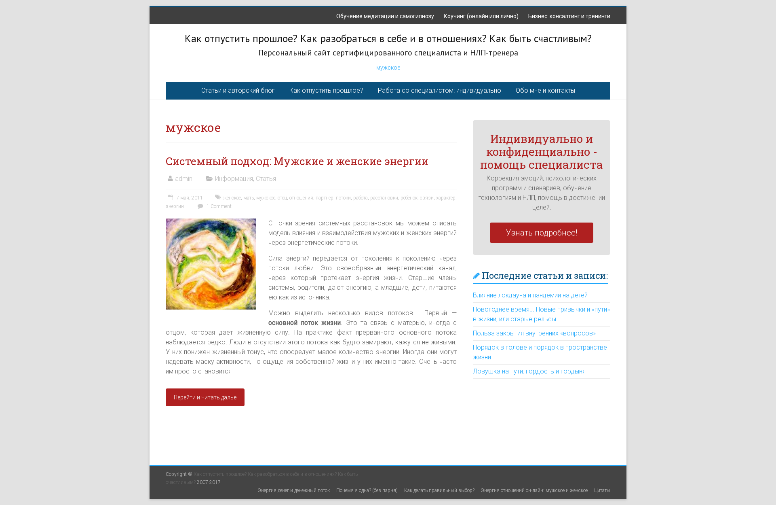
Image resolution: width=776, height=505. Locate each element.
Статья (266, 178)
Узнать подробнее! (541, 233)
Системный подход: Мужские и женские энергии (297, 161)
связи (427, 198)
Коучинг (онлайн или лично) (481, 16)
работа (360, 198)
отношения (301, 198)
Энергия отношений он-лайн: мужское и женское (534, 490)
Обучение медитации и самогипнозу (385, 16)
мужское (388, 67)
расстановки (384, 198)
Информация (234, 178)
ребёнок (409, 198)
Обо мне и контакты (545, 90)
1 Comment (218, 206)
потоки (343, 198)
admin (183, 178)
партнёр (324, 198)
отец (282, 198)
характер (445, 198)
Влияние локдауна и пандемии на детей (530, 295)
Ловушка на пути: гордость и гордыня (529, 371)
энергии (175, 206)
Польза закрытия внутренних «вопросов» (534, 333)
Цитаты (602, 490)
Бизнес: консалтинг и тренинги (569, 16)
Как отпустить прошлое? (326, 90)
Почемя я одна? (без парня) (367, 490)
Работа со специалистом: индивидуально (439, 90)
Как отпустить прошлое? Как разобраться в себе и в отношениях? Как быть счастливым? (388, 38)
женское (232, 198)
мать (248, 198)
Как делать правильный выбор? (439, 490)
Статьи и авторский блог (238, 90)
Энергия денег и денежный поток (294, 490)
